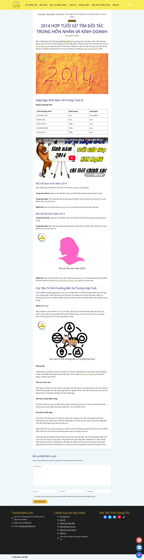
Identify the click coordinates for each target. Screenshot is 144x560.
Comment (38, 466)
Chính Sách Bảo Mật (67, 523)
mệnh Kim (94, 46)
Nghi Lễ (73, 5)
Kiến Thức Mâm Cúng (100, 5)
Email (63, 491)
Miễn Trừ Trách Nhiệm (68, 530)
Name (36, 491)
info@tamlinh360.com (27, 526)
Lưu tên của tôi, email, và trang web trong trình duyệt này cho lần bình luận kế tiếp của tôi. (65, 496)
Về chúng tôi (31, 5)
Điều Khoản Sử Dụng (67, 527)
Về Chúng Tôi (65, 517)
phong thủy (65, 207)
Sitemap (63, 533)
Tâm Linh (43, 5)
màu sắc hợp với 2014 (90, 374)
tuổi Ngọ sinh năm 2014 (90, 49)
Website (90, 491)
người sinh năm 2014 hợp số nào (66, 280)
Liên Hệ (115, 5)
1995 (74, 188)
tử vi (82, 278)
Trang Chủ (41, 14)
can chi (45, 306)
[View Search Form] (130, 5)
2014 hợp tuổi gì (65, 41)
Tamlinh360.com (42, 46)
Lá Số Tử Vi (60, 14)
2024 (81, 188)
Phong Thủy (84, 5)
